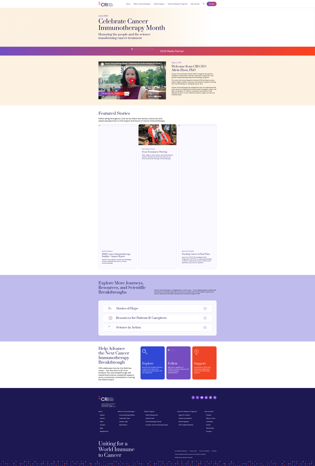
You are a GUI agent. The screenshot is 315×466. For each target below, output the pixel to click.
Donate (211, 4)
